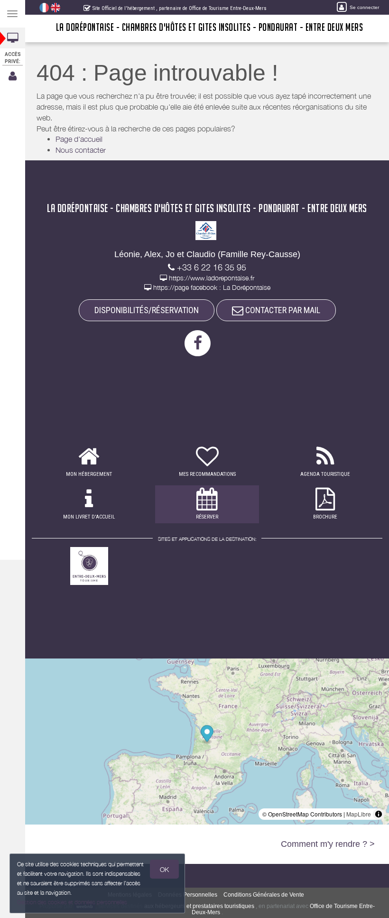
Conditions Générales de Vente (263, 894)
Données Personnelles (187, 894)
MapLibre (358, 814)
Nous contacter (81, 150)
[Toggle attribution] (378, 814)
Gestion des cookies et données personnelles (72, 902)
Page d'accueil (79, 139)
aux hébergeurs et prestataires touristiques (199, 906)
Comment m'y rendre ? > (328, 844)
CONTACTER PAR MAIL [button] (281, 310)
